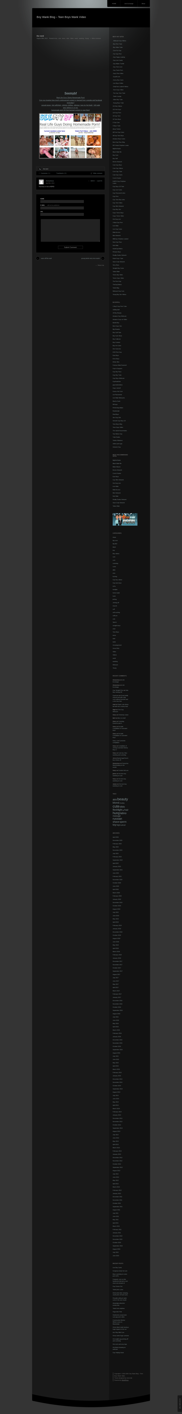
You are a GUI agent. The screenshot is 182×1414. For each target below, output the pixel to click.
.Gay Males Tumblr (118, 63)
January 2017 (117, 997)
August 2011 (116, 1210)
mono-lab (129, 1378)
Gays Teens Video (118, 216)
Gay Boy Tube (117, 375)
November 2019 (117, 902)
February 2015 (117, 1072)
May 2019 (116, 919)
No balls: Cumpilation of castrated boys (120, 728)
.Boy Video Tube (118, 47)
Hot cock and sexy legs (120, 1344)
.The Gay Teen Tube (119, 93)
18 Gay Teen (116, 116)
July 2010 (115, 1252)
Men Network (117, 235)
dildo (114, 570)
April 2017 (116, 987)
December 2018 (117, 932)
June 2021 (116, 873)
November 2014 (117, 1082)
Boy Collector (117, 339)
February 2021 (117, 876)
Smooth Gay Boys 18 (119, 420)
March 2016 (116, 1030)
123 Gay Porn (117, 112)
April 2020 (116, 889)
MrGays (115, 404)
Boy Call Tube (117, 332)
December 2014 (117, 1079)
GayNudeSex (117, 381)
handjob (115, 589)
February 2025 (117, 843)
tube (67, 38)
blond (116, 802)
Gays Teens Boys (118, 212)
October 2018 (117, 935)
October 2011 (117, 1203)
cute (116, 806)
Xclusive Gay (117, 447)
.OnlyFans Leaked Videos (120, 86)
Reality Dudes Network (120, 255)
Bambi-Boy (116, 322)
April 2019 (116, 922)
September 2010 (118, 1246)
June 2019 (116, 915)
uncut (123, 825)
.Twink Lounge (117, 96)
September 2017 (118, 971)
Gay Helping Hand (118, 1352)
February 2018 (117, 955)
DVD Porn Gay (117, 352)
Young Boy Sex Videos (119, 294)
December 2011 (117, 1196)
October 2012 (117, 1164)
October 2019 (117, 905)
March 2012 (116, 1187)
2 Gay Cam (116, 122)
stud (114, 628)
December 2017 (117, 961)
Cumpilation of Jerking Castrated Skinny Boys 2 (120, 747)
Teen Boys (116, 632)
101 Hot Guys (117, 109)
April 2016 (116, 1026)
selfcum (115, 615)
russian (117, 818)
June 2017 (116, 981)
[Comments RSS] (40, 169)
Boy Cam (115, 155)
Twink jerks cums (118, 1289)
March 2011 (116, 1226)
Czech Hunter (117, 178)
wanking (81, 38)
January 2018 (117, 958)
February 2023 (117, 856)
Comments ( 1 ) (45, 173)
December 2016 (117, 1000)
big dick (115, 543)
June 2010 (116, 1255)
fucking (115, 576)
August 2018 (116, 938)
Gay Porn (115, 196)
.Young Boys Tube (118, 103)
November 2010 (117, 1239)
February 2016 (117, 1033)
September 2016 (118, 1010)
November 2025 (117, 840)
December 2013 (117, 1118)
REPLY (93, 181)
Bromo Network (117, 161)
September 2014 (118, 1089)
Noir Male (115, 245)
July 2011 (115, 1213)
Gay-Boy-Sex (117, 209)
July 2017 (115, 977)
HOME (114, 3)
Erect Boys (116, 358)
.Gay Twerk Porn (118, 70)
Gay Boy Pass (117, 371)
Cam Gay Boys (117, 165)
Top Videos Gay (117, 434)
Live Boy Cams (117, 1267)
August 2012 (116, 1170)
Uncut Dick (116, 648)
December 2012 (117, 1157)
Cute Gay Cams (117, 175)
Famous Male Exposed (120, 365)
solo (59, 38)
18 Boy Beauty (117, 313)
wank (76, 38)
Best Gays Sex (117, 326)
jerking (115, 599)
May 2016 (116, 1023)
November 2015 (117, 1043)
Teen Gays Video (118, 427)
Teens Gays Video (118, 278)
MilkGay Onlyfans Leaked (120, 239)
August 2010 (116, 1249)
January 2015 (117, 1075)
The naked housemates (120, 430)
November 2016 (117, 1004)
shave (116, 821)
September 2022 (118, 860)
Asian (114, 537)
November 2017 (117, 964)
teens (63, 38)
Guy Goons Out (117, 1286)
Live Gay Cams (117, 229)
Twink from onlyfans (119, 1308)
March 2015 (116, 1069)
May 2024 (116, 847)
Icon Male (115, 225)
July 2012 (115, 1174)
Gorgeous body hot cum (120, 1271)
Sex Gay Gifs (117, 417)
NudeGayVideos (118, 248)
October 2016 (117, 1007)
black (114, 547)
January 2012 (117, 1193)
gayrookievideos (118, 385)
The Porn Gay (117, 281)
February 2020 (117, 896)
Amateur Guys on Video (120, 319)
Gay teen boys (117, 583)
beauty (122, 799)
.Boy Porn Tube (117, 44)
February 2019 (117, 925)
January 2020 (117, 899)
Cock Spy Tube (117, 171)
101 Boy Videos (117, 106)
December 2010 (117, 1236)
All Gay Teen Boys (118, 135)
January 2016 (117, 1036)
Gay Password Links (119, 193)
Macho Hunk (116, 401)
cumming (115, 563)
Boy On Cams (117, 345)
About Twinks (117, 129)
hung (116, 813)
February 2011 (117, 1229)
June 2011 (116, 1216)
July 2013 (115, 1134)
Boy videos (116, 553)
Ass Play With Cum (118, 1332)
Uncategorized (117, 645)
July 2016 (115, 1017)
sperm (123, 821)
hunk (114, 596)
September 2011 (117, 1206)
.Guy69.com (116, 76)
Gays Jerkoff (117, 388)
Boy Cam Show (117, 336)
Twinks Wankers (118, 440)
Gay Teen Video (117, 203)
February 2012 (117, 1190)
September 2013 (118, 1128)
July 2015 (115, 1056)
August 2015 (116, 1053)
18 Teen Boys (117, 119)
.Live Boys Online (118, 83)
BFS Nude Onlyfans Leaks (121, 145)
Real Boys (116, 414)
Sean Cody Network (119, 261)
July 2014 (115, 1095)
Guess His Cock (118, 391)
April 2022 (116, 863)
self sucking (116, 612)
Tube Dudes (116, 437)
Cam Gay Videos (118, 168)
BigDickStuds (117, 148)
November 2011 (117, 1200)
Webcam (115, 665)
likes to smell (121, 718)
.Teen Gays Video (118, 90)
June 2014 (116, 1098)
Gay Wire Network (118, 206)
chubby (122, 803)
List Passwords (117, 394)
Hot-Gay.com (117, 219)
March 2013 (116, 1147)
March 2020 (116, 892)
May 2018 (116, 945)
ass (115, 799)
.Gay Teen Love (117, 67)
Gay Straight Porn (118, 690)
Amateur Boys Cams (119, 139)
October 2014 (117, 1085)
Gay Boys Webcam (118, 378)
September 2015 (118, 1049)
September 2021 (118, 870)
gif (123, 810)
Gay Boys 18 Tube (118, 186)
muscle (115, 606)
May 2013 (116, 1141)
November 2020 (117, 879)
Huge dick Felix (117, 1311)
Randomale (116, 411)
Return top (101, 265)
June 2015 (116, 1059)
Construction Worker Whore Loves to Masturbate (119, 1322)
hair (126, 810)
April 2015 (116, 1066)
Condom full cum (123, 770)
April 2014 (116, 1105)
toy (114, 824)
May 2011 (115, 1219)
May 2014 (116, 1102)
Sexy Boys (116, 265)
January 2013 (117, 1154)
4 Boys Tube (116, 126)
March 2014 (116, 1108)
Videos (115, 655)
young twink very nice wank (90, 258)
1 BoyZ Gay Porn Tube (120, 306)
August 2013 (116, 1131)
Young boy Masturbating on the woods (120, 765)
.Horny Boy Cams (118, 80)
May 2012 (116, 1180)
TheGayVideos (117, 284)
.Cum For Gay (117, 50)
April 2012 (116, 1183)
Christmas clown (123, 715)
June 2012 (116, 1177)
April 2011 (115, 1223)
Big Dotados (116, 329)
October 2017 (117, 968)
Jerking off (116, 602)
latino (123, 813)
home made (116, 593)
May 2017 (116, 984)
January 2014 (117, 1115)
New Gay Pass (117, 242)
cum (114, 560)
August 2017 (116, 974)
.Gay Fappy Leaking (119, 57)
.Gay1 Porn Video (118, 73)
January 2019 (117, 928)
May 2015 (116, 1062)
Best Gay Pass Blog (119, 142)
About (143, 3)
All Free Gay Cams (118, 132)
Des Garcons (117, 349)
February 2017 (117, 994)
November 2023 (117, 850)
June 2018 (116, 942)
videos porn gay (117, 443)
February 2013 (117, 1151)
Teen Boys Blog (117, 424)
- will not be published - (50, 205)
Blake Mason (116, 467)
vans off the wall (46, 258)
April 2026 (116, 837)
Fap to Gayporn (117, 368)
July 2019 (115, 912)
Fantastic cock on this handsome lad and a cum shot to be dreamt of (120, 1281)
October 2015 (117, 1046)
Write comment (96, 38)
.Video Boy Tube (118, 99)
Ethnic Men (116, 362)
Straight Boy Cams (118, 268)
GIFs (114, 586)
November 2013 (117, 1121)
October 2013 (117, 1125)
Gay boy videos (117, 579)
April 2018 (116, 948)
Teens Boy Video (118, 274)
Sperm (115, 622)
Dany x (115, 740)
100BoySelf (116, 309)
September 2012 (118, 1167)
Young (87, 38)
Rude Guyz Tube (118, 258)
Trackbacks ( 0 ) (61, 173)
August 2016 (116, 1013)
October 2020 (117, 883)
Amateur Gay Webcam (119, 316)
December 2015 (117, 1040)
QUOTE (99, 181)
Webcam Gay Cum (118, 291)
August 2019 (116, 909)
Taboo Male (116, 271)
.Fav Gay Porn (117, 54)
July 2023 (115, 853)
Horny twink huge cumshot (121, 1335)
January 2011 (117, 1232)
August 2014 (116, 1092)
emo (114, 573)
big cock (115, 540)
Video (72, 38)
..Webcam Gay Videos (119, 40)
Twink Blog (116, 288)
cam (114, 557)
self (114, 609)
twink (114, 642)
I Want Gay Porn (118, 222)
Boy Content (116, 342)
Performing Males (118, 407)
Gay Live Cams (117, 190)
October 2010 (117, 1242)
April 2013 (116, 1144)
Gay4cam (116, 695)
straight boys (116, 625)
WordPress (125, 1380)
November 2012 (117, 1161)
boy (56, 38)
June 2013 (116, 1138)
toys (119, 825)
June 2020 (116, 886)
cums (114, 566)
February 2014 (117, 1112)
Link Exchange (128, 3)
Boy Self (115, 158)
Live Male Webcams (119, 398)
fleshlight (117, 809)
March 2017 (116, 991)
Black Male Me (117, 152)
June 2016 (116, 1020)
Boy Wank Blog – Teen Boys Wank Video (61, 17)
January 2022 (117, 866)
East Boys (116, 355)
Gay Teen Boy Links (119, 199)
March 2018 (116, 951)
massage (117, 816)
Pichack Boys (117, 252)
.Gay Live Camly (118, 60)
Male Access (116, 232)
